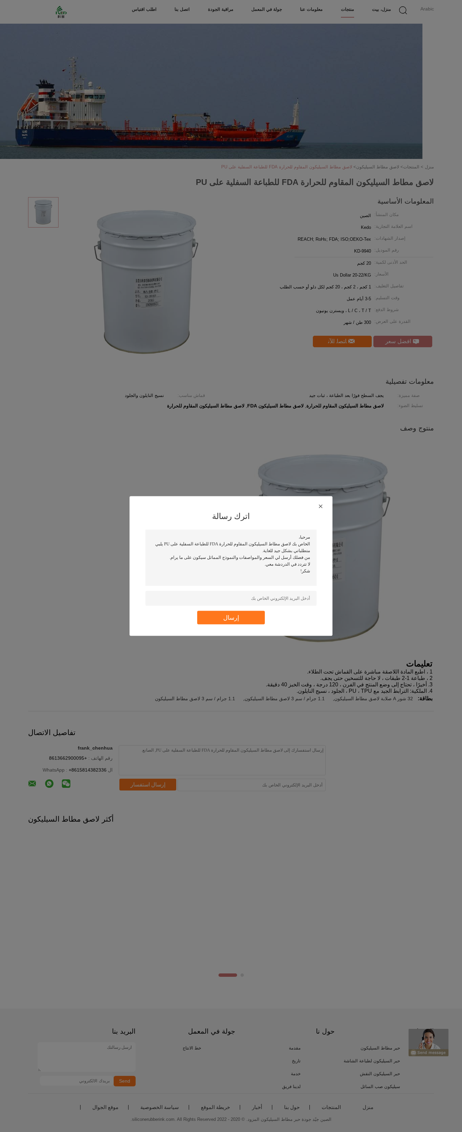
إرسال (231, 617)
